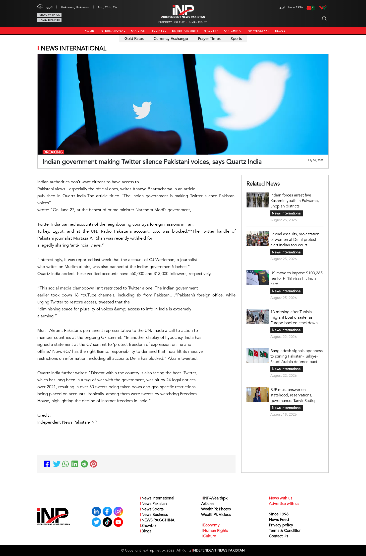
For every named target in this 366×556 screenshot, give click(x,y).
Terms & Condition (285, 530)
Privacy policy (281, 525)
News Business (154, 514)
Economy (165, 22)
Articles (207, 503)
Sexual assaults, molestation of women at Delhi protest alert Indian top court (294, 239)
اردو (282, 7)
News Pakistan (153, 503)
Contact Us (278, 536)
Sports (236, 38)
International (112, 31)
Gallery (211, 31)
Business (158, 31)
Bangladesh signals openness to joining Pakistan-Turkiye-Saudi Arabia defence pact (296, 356)
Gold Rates (134, 38)
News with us (49, 15)
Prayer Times (209, 38)
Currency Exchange (171, 38)
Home (89, 31)
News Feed (279, 519)
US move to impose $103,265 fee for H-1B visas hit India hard (296, 278)
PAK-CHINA (232, 31)
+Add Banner (49, 20)
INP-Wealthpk (258, 31)
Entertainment (185, 31)
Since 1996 (279, 514)
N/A (49, 7)
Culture (179, 22)
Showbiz (148, 525)
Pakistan (138, 31)
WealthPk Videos (216, 514)
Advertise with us (284, 503)
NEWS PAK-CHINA (157, 520)
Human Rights (197, 22)
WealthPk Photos (216, 509)
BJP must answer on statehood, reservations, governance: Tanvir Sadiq (292, 395)
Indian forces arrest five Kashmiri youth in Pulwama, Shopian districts (294, 200)
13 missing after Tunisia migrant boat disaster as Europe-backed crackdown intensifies (294, 317)
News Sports (152, 509)
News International (286, 213)
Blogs (280, 31)
